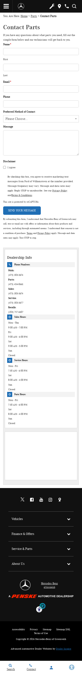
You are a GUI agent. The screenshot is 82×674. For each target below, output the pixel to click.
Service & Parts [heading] (22, 549)
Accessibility (18, 629)
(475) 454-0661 (15, 284)
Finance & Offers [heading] (23, 534)
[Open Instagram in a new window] (50, 499)
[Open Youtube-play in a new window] (41, 499)
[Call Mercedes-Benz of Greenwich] (66, 6)
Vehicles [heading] (17, 519)
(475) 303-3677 (15, 303)
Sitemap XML (63, 629)
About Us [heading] (18, 563)
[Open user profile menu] (51, 667)
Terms (30, 233)
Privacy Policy (59, 190)
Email (7, 82)
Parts (34, 16)
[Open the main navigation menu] (6, 6)
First (5, 59)
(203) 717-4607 (15, 312)
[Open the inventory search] (74, 6)
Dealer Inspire (63, 648)
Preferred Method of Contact (19, 111)
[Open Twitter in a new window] (22, 500)
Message (8, 126)
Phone (6, 97)
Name (7, 44)
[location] (59, 6)
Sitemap (47, 629)
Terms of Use (41, 633)
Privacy (34, 629)
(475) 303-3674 (15, 275)
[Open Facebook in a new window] (32, 499)
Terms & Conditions (22, 195)
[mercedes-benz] (21, 6)
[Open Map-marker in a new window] (59, 499)
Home (24, 16)
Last (5, 75)
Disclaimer (9, 161)
